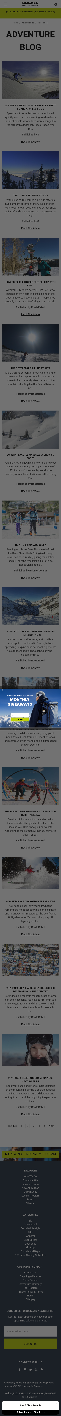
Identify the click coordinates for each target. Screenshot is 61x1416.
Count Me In (19, 719)
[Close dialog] (1, 690)
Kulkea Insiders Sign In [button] (29, 1412)
